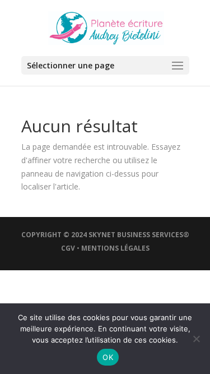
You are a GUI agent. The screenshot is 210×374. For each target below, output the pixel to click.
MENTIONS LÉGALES (115, 248)
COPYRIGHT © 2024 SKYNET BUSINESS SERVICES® (105, 234)
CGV (68, 248)
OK (107, 357)
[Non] (196, 338)
